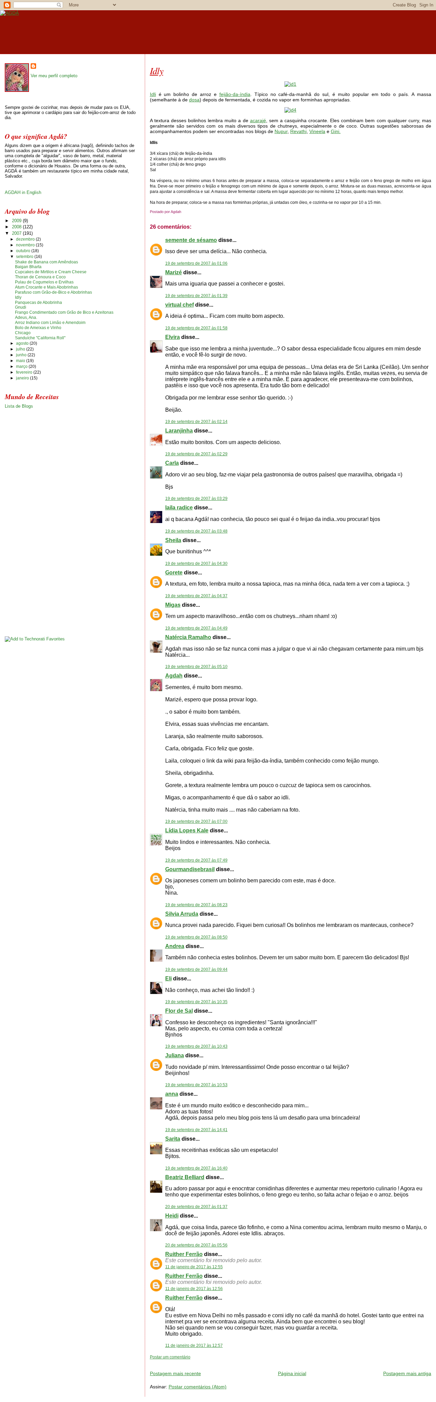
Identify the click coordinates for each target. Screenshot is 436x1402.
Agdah (174, 676)
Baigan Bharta (28, 267)
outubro (23, 250)
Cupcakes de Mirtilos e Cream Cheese (51, 272)
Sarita (172, 1139)
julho (21, 349)
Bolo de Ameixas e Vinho (38, 328)
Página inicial (292, 1373)
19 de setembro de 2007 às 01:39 (196, 295)
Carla (172, 463)
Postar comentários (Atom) (198, 1386)
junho (22, 355)
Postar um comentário (170, 1357)
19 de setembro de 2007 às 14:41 (196, 1129)
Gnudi (20, 307)
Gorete (174, 572)
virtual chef (179, 305)
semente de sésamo (191, 240)
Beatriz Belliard (184, 1177)
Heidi (171, 1216)
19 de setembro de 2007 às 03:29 (196, 498)
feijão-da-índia (234, 94)
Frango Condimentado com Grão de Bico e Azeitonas (64, 312)
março (22, 366)
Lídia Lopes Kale (186, 830)
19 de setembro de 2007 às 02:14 (196, 421)
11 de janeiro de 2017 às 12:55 (194, 1267)
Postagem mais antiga (407, 1373)
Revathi (298, 131)
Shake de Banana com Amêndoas (46, 262)
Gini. (336, 131)
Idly (156, 70)
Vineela (317, 131)
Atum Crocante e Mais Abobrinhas (46, 287)
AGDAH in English (23, 192)
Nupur (281, 131)
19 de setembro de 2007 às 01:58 (196, 328)
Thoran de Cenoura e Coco (40, 277)
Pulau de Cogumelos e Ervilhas (44, 282)
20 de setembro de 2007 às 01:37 (196, 1206)
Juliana (174, 1055)
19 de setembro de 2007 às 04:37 (196, 595)
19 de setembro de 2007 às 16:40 (196, 1168)
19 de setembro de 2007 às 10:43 (196, 1046)
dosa (194, 99)
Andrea (174, 946)
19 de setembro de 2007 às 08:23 (196, 904)
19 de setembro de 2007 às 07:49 (196, 860)
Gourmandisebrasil (190, 869)
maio (21, 360)
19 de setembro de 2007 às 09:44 (196, 969)
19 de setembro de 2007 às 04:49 (196, 628)
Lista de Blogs (19, 406)
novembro (26, 245)
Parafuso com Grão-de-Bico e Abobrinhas (53, 292)
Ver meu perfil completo (54, 75)
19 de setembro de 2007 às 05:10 (196, 666)
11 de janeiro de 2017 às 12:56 (194, 1288)
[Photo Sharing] (290, 84)
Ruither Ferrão (184, 1254)
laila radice (179, 507)
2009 (17, 220)
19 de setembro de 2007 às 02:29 (196, 454)
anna (171, 1094)
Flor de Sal (179, 1011)
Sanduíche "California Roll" (40, 338)
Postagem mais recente (175, 1373)
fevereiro (24, 372)
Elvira (172, 337)
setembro (25, 256)
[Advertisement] (229, 1362)
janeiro (23, 378)
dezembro (26, 239)
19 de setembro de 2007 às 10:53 (196, 1084)
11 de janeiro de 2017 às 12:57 (194, 1345)
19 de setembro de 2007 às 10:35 (196, 1001)
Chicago (23, 333)
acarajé (258, 120)
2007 (17, 233)
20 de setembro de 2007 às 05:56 (196, 1245)
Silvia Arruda (181, 914)
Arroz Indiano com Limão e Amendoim (50, 323)
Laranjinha (179, 431)
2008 (17, 226)
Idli (153, 94)
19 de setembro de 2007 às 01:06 (196, 263)
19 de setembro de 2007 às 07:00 (196, 821)
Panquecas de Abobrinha (38, 302)
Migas (173, 605)
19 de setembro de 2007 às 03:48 (196, 531)
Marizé (173, 272)
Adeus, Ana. (26, 317)
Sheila (173, 540)
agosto (23, 343)
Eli (168, 978)
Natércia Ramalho (188, 637)
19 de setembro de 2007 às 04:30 (196, 563)
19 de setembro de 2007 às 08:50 (196, 937)
